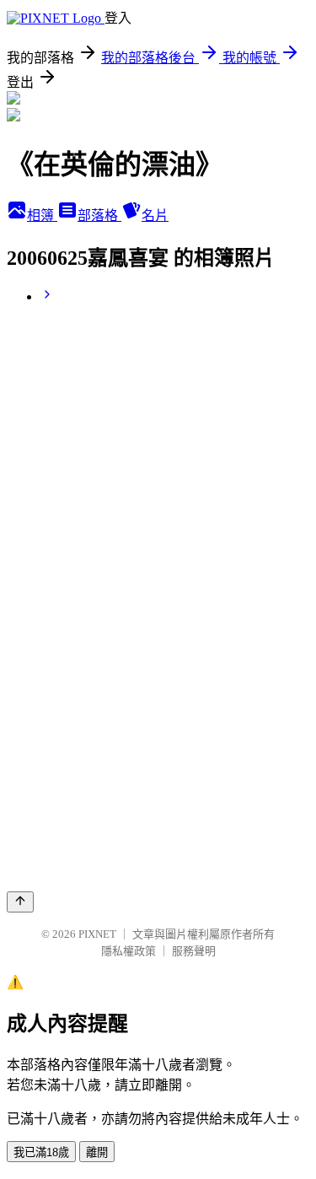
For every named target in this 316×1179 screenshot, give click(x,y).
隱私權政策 (128, 951)
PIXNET (97, 934)
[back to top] (20, 902)
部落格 (99, 215)
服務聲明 (194, 951)
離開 (97, 1152)
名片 (155, 215)
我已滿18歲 (41, 1152)
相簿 (42, 215)
